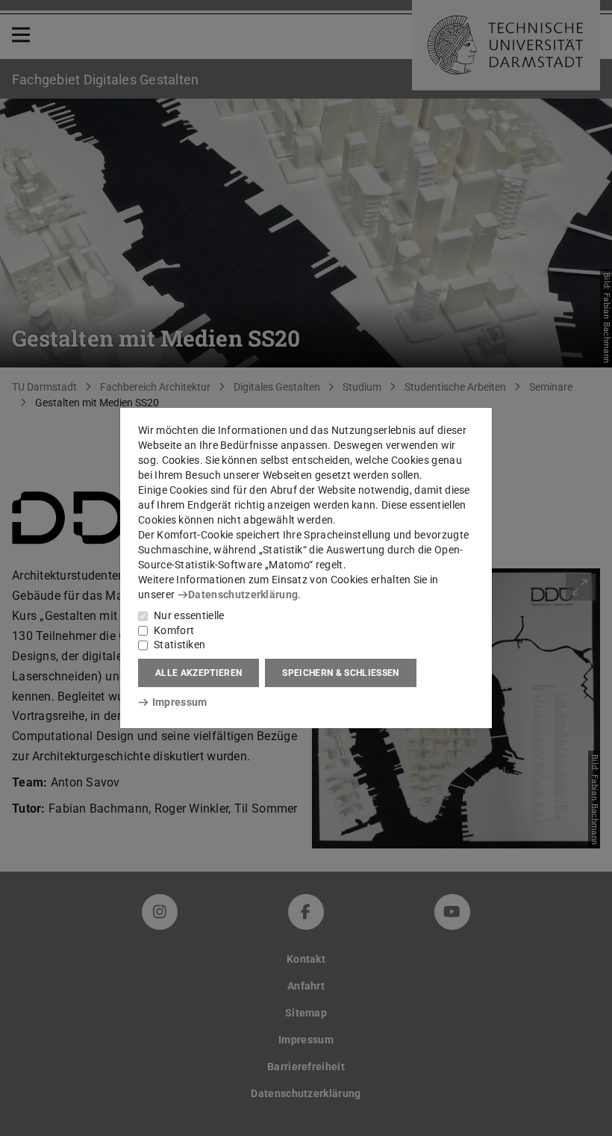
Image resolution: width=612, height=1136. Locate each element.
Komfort (174, 630)
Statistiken (179, 645)
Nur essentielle (189, 615)
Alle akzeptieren (198, 673)
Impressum (179, 702)
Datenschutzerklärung (243, 594)
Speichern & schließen (340, 673)
